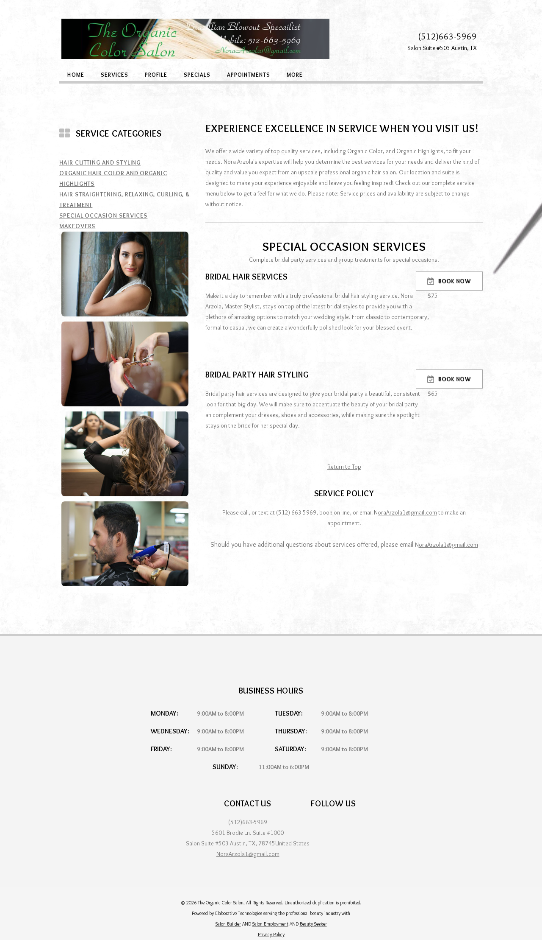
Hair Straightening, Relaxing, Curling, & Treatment (124, 199)
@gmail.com (421, 512)
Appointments (248, 74)
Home (75, 74)
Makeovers (77, 226)
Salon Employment (270, 924)
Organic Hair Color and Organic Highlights (113, 178)
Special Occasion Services (103, 215)
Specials (197, 74)
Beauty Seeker (313, 924)
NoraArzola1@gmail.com (247, 854)
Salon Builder (228, 924)
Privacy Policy (271, 934)
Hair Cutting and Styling (100, 162)
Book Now (455, 281)
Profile (156, 74)
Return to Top (344, 466)
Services (114, 74)
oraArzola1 (392, 512)
